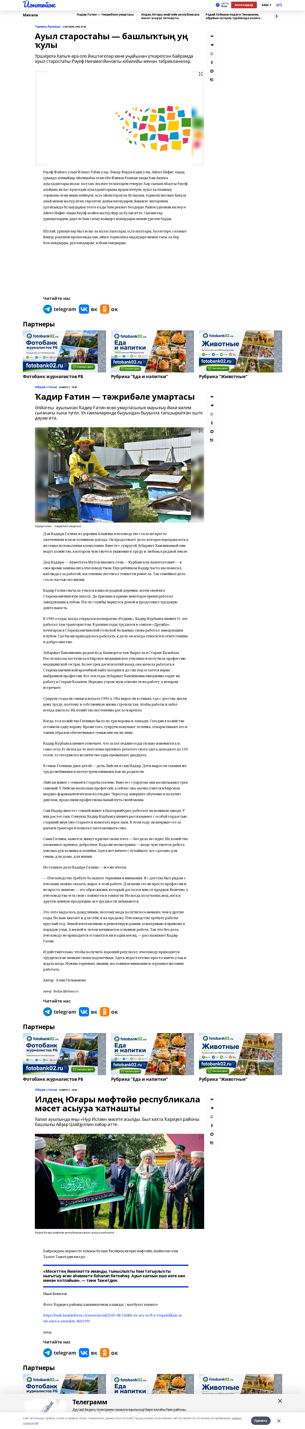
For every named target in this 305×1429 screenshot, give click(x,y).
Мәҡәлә (30, 15)
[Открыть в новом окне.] (59, 309)
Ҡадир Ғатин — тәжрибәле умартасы (105, 14)
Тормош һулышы (48, 26)
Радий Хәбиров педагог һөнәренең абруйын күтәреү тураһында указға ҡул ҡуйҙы (233, 16)
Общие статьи (46, 387)
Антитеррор (244, 5)
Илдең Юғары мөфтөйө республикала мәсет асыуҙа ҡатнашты (170, 16)
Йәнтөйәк (39, 4)
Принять (260, 1421)
